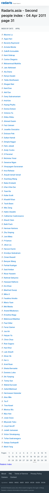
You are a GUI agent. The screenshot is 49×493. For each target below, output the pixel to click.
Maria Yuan (8, 302)
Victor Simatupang (12, 434)
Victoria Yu (8, 113)
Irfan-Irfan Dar (10, 187)
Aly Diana (8, 72)
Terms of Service (21, 474)
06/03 (11, 482)
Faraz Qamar (9, 327)
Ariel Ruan (8, 364)
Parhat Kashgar (10, 265)
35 (46, 460)
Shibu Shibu (9, 117)
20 (38, 457)
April (17, 29)
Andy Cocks (9, 150)
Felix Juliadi (9, 146)
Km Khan (8, 286)
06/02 (16, 482)
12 (9, 457)
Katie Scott (8, 195)
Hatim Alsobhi (10, 212)
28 (27, 460)
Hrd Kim (7, 100)
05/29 (38, 482)
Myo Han (7, 414)
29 (31, 460)
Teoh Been (8, 203)
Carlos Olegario (10, 59)
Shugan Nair (9, 84)
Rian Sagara (9, 344)
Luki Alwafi (8, 352)
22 (46, 457)
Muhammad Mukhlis (12, 63)
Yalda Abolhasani (11, 80)
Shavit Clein (9, 220)
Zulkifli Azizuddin (11, 51)
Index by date (7, 29)
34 (42, 460)
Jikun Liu (7, 245)
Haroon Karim (10, 249)
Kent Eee (8, 88)
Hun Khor (8, 348)
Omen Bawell (9, 257)
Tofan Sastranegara (12, 438)
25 (16, 460)
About (3, 474)
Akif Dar (7, 92)
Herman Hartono (11, 228)
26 (20, 460)
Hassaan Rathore (11, 282)
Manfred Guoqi (10, 290)
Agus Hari (8, 39)
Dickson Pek (9, 133)
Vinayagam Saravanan (13, 166)
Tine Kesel (8, 405)
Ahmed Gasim (10, 121)
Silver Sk (7, 356)
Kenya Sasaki (9, 76)
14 (16, 457)
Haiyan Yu (8, 335)
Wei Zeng (8, 208)
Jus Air (7, 331)
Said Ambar (9, 269)
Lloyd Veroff (9, 426)
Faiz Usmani (9, 125)
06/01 (22, 482)
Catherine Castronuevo (14, 216)
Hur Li (6, 360)
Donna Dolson (10, 109)
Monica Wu (8, 409)
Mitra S (7, 294)
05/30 (32, 482)
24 (13, 460)
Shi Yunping (9, 376)
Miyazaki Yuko (10, 422)
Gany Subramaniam (12, 96)
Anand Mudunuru (11, 311)
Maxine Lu (8, 35)
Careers (4, 477)
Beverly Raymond (11, 43)
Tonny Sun (8, 381)
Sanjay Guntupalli (11, 442)
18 (31, 457)
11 (45, 453)
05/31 (27, 482)
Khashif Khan (9, 199)
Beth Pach (8, 224)
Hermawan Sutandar (12, 393)
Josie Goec (9, 418)
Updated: (4, 482)
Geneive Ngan (10, 162)
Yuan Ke (7, 191)
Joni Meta (8, 236)
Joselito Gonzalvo (11, 129)
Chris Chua (8, 339)
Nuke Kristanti (10, 183)
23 (9, 460)
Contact (13, 477)
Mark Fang (8, 447)
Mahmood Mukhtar (12, 319)
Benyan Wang (10, 261)
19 (35, 457)
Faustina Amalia (10, 298)
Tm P (6, 401)
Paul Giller (8, 323)
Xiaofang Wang (10, 179)
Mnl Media (8, 306)
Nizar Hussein (10, 273)
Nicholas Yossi (10, 158)
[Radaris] (6, 3)
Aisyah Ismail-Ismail (12, 175)
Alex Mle (8, 397)
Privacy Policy (36, 474)
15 (20, 457)
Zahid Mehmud (10, 389)
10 (42, 453)
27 (24, 460)
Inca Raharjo (9, 170)
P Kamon (8, 241)
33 (38, 460)
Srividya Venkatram (12, 253)
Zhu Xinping (9, 232)
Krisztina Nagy (10, 315)
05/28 (43, 482)
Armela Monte (10, 47)
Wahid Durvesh (10, 385)
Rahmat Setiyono (11, 278)
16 (24, 457)
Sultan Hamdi (9, 138)
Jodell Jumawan (11, 430)
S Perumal (8, 154)
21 (42, 457)
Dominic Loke (10, 372)
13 (13, 457)
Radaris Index (6, 464)
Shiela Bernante (10, 368)
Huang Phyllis (9, 105)
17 (27, 457)
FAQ (10, 474)
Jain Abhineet (10, 67)
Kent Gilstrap (9, 55)
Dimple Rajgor (10, 142)
